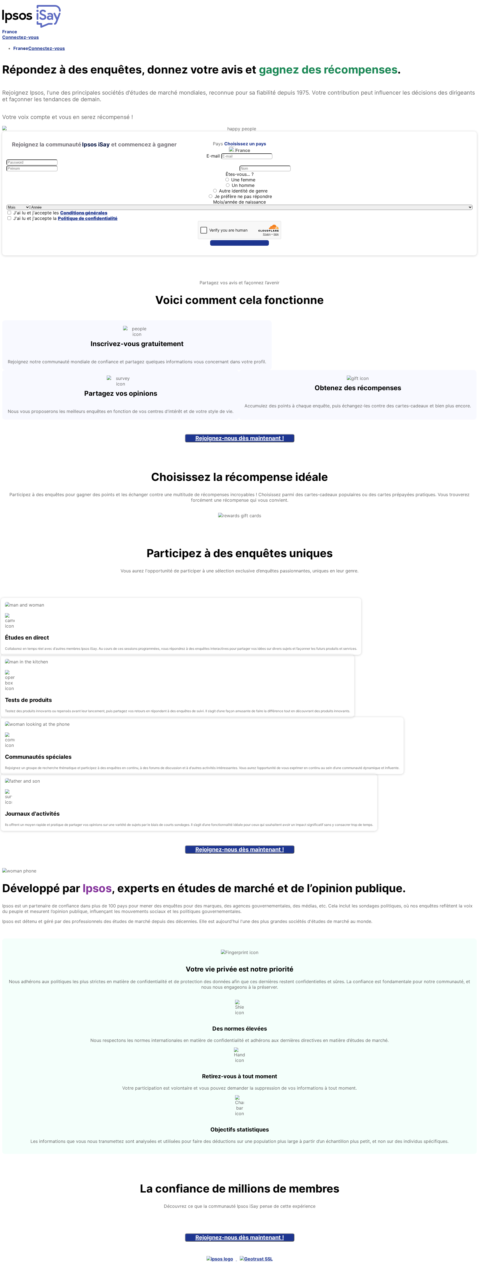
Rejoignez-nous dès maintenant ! (239, 438)
